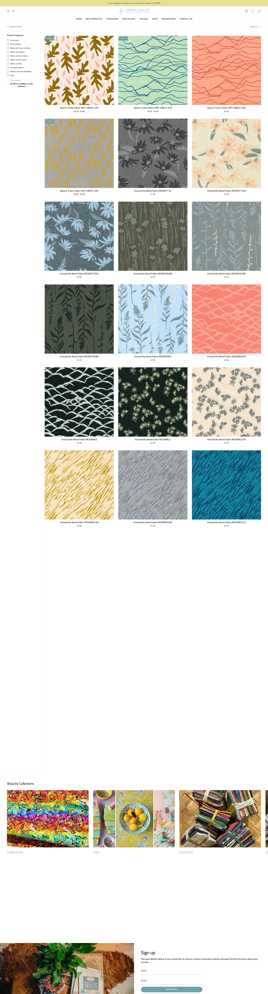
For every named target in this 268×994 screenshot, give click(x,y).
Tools (12, 75)
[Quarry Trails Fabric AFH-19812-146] (226, 70)
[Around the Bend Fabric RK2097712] (152, 153)
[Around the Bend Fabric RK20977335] (79, 236)
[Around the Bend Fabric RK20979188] (79, 319)
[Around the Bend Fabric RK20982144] (79, 484)
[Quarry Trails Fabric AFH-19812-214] (152, 70)
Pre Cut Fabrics (15, 44)
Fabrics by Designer (17, 52)
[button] (253, 11)
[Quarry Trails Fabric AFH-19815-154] (79, 70)
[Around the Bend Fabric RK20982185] (152, 484)
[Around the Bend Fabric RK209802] (79, 401)
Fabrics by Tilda (16, 64)
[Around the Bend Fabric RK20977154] (226, 153)
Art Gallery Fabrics (17, 68)
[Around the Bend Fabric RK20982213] (226, 484)
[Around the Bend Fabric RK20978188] (152, 236)
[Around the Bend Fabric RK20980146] (226, 319)
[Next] (264, 819)
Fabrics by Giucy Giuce (18, 60)
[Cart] (259, 11)
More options (15, 80)
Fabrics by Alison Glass (19, 56)
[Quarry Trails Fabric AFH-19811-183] (79, 153)
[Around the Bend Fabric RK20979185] (226, 236)
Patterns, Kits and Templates (20, 71)
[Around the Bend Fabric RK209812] (152, 401)
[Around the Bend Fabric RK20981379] (226, 401)
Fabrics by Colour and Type (20, 48)
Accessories (14, 40)
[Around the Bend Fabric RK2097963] (152, 319)
